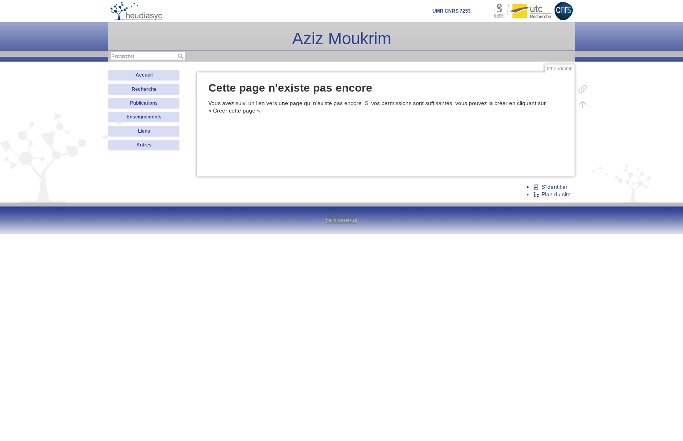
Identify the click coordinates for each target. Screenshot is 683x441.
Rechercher (181, 56)
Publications (144, 103)
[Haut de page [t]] (583, 103)
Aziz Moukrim (341, 38)
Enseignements (144, 117)
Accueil (144, 75)
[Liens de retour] (583, 88)
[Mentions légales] (341, 220)
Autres (144, 145)
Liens (144, 131)
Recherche (144, 89)
